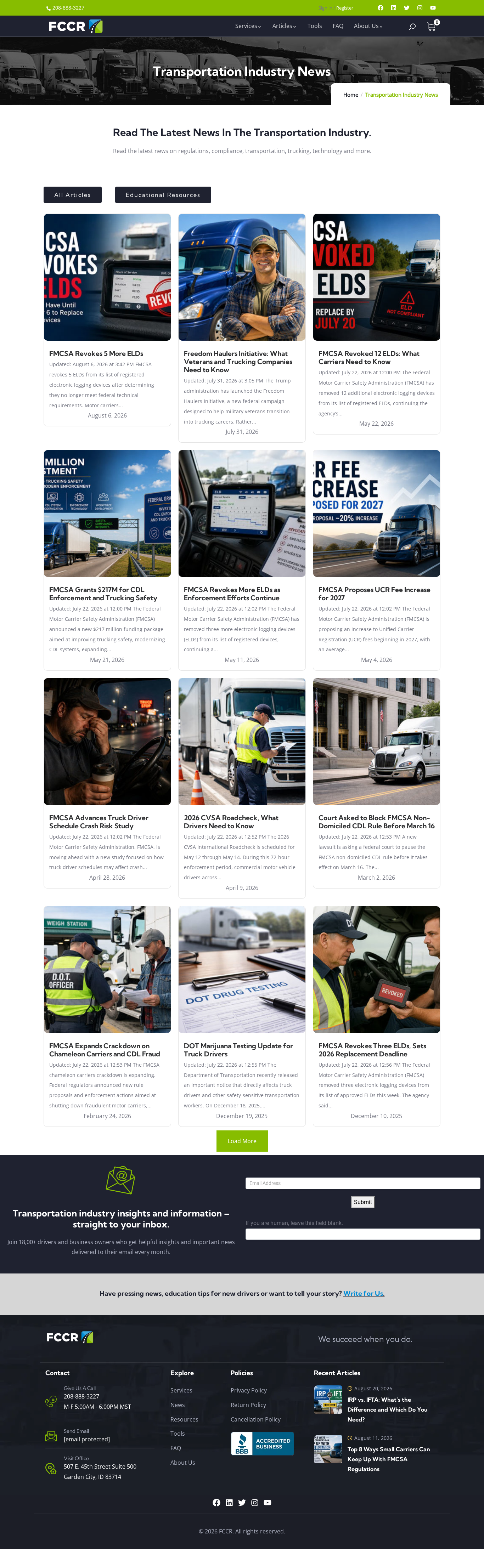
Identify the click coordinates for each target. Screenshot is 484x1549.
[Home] (75, 26)
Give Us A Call (80, 1388)
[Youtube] (433, 7)
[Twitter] (406, 7)
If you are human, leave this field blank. (294, 1223)
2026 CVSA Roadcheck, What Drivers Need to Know (231, 821)
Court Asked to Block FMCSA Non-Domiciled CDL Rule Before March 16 (377, 821)
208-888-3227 (81, 1396)
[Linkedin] (393, 7)
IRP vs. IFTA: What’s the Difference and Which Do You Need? (388, 1409)
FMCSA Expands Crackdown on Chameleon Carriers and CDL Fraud (104, 1050)
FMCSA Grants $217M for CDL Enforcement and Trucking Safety (103, 593)
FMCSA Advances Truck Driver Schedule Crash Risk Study (98, 821)
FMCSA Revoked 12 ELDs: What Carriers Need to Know (369, 357)
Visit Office (76, 1458)
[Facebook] (380, 7)
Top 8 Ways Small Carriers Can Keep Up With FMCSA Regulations (389, 1459)
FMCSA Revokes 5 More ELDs (96, 353)
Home (350, 94)
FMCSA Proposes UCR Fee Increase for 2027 (374, 593)
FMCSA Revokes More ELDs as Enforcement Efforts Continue (232, 593)
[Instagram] (420, 7)
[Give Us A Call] (51, 1401)
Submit (363, 1202)
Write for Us (363, 1293)
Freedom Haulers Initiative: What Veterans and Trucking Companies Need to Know (238, 361)
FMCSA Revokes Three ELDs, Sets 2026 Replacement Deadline (372, 1050)
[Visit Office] (51, 1468)
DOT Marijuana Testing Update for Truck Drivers (238, 1050)
